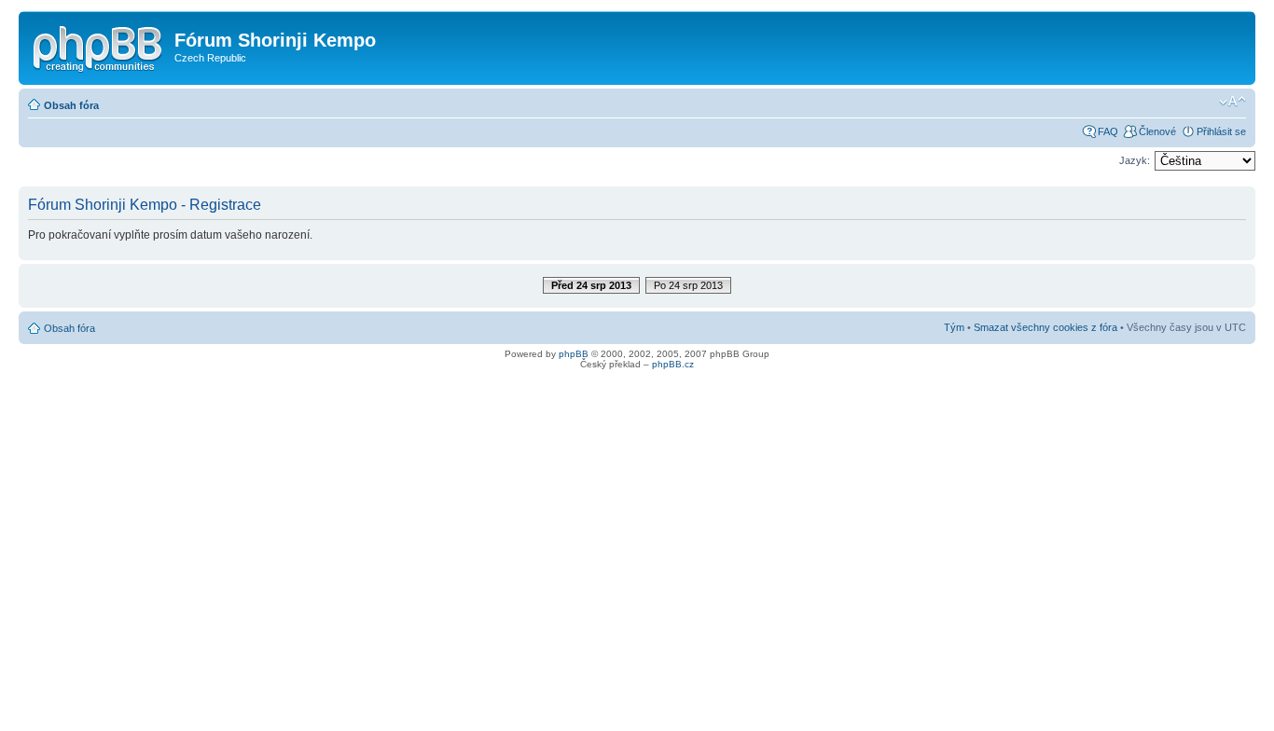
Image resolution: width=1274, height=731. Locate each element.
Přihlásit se (1221, 131)
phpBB (574, 354)
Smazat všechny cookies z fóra (1045, 327)
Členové (1157, 131)
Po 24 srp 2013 (688, 285)
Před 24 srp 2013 (591, 285)
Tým (954, 327)
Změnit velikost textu (1232, 101)
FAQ (1108, 131)
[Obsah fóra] (98, 46)
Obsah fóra (71, 105)
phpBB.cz (673, 364)
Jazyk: (1134, 160)
